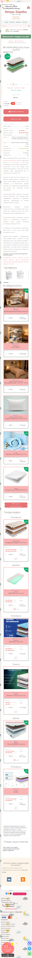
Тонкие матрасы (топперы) (8, 924)
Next (26, 65)
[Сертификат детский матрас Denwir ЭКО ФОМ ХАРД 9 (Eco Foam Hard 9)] (9, 276)
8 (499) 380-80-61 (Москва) (12, 8)
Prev (5, 65)
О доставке (17, 87)
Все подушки (16, 503)
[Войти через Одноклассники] (23, 879)
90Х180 (11, 318)
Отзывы (23, 87)
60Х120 (15, 98)
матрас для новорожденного (15, 261)
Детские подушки (5, 934)
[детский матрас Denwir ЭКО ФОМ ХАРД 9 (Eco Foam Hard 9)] (15, 62)
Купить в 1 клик (16, 119)
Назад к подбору (16, 90)
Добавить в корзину (17, 111)
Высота (21, 547)
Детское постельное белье (8, 926)
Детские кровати (5, 942)
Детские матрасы (5, 922)
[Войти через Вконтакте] (9, 879)
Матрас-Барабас (5, 898)
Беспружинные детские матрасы (13, 257)
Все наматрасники (16, 506)
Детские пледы (5, 938)
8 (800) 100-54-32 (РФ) (11, 6)
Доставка (18, 22)
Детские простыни (6, 928)
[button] (14, 308)
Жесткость (7, 547)
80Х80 (10, 461)
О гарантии (10, 87)
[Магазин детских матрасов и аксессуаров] (16, 12)
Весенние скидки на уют (16, 36)
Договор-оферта (6, 900)
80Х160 (11, 353)
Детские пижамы (5, 930)
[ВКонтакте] (6, 893)
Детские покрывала (6, 940)
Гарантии (12, 22)
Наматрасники (5, 932)
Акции (6, 22)
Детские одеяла (5, 936)
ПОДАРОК (8, 955)
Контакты (24, 22)
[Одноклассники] (8, 893)
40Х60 (10, 425)
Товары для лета (5, 944)
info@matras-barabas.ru (11, 909)
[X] (11, 893)
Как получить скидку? (20, 894)
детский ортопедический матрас (11, 160)
